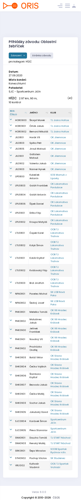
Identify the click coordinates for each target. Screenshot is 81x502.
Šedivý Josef (36, 302)
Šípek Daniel (36, 203)
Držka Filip (35, 212)
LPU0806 (20, 203)
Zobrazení (16, 55)
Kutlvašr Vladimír (34, 465)
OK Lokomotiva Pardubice (59, 185)
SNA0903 (20, 443)
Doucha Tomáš (38, 437)
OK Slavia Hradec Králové (59, 357)
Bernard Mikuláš (38, 131)
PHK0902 (20, 348)
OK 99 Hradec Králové (58, 312)
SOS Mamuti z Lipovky (58, 176)
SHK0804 (20, 366)
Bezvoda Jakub (38, 384)
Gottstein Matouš (34, 156)
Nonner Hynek (37, 169)
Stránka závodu (41, 55)
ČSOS (56, 497)
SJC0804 (20, 421)
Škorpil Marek (37, 120)
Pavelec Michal (38, 293)
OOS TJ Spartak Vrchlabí (59, 465)
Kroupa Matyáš (38, 222)
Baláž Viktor (36, 357)
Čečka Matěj (36, 393)
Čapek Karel (36, 233)
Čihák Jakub (36, 126)
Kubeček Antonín (34, 176)
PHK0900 (20, 330)
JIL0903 (19, 169)
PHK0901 (20, 339)
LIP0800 (20, 176)
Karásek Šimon (38, 421)
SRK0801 (20, 450)
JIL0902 (19, 163)
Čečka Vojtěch (37, 366)
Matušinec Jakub (35, 321)
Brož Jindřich (36, 283)
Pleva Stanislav (38, 430)
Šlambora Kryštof (35, 375)
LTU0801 (20, 233)
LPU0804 (20, 194)
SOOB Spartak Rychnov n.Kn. (58, 450)
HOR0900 (21, 120)
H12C (13, 98)
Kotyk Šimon (36, 245)
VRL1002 (20, 465)
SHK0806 (20, 375)
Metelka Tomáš (38, 312)
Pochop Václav (38, 458)
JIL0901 (19, 156)
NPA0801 (20, 293)
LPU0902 (20, 222)
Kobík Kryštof (36, 258)
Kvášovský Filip (38, 270)
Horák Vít (34, 137)
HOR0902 (20, 131)
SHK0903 (20, 403)
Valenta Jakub (37, 163)
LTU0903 (20, 283)
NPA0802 (20, 302)
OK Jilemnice (58, 137)
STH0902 (20, 458)
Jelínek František (34, 330)
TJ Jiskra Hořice (59, 120)
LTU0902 (20, 270)
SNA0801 (20, 437)
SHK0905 (20, 412)
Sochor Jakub (37, 403)
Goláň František (38, 185)
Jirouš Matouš (37, 148)
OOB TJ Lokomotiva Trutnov (57, 233)
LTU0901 (20, 258)
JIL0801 (19, 137)
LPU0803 (20, 185)
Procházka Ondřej (35, 348)
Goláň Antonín (37, 194)
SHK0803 (20, 357)
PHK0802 (20, 321)
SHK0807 (20, 384)
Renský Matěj (37, 443)
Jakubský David (38, 412)
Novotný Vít (36, 339)
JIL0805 (19, 148)
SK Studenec (57, 458)
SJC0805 (20, 430)
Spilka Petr (35, 143)
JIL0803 (19, 143)
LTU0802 (20, 245)
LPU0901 (20, 212)
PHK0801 (20, 312)
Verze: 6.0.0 (39, 492)
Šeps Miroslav (37, 450)
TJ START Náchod (60, 437)
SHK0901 (20, 393)
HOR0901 (20, 126)
